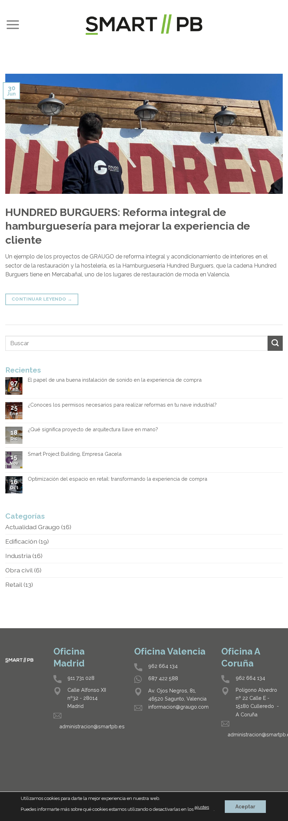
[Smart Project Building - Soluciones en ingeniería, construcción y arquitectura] (144, 24)
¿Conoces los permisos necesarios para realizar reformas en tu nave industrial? (122, 405)
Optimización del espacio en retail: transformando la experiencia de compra (117, 479)
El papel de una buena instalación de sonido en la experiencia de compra (115, 380)
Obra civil (19, 570)
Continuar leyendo (42, 299)
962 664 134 (163, 666)
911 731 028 (80, 678)
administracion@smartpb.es (92, 726)
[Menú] (12, 24)
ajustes (202, 807)
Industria (18, 555)
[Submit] (275, 343)
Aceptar (245, 806)
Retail (13, 584)
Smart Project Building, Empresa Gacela (75, 454)
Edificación (21, 541)
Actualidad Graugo (32, 527)
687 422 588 (163, 678)
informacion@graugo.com (178, 707)
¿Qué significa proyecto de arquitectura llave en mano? (93, 429)
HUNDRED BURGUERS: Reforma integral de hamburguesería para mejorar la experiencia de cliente (127, 226)
